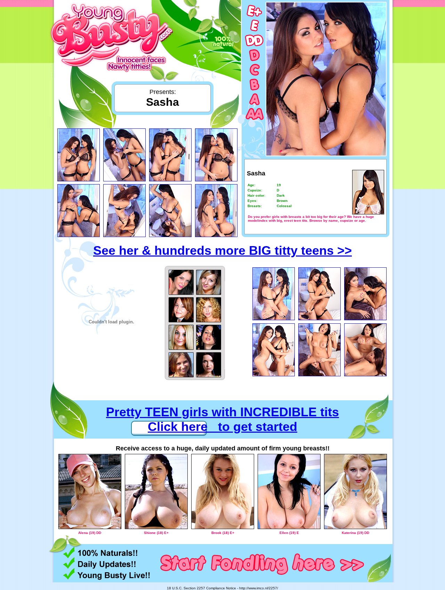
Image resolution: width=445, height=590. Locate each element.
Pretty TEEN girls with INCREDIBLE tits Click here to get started (222, 419)
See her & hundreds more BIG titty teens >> (222, 250)
